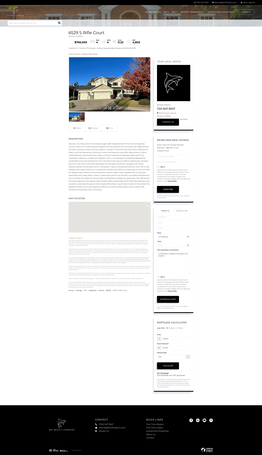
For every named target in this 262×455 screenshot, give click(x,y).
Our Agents (183, 119)
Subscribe (168, 189)
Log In (244, 2)
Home (71, 290)
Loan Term (161, 328)
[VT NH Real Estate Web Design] (207, 450)
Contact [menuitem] (150, 438)
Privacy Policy (172, 181)
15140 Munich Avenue (110, 433)
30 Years (171, 328)
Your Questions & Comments (167, 250)
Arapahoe (93, 290)
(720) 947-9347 (202, 3)
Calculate (168, 366)
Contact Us (168, 122)
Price (159, 335)
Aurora (101, 290)
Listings (79, 290)
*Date (159, 233)
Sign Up (252, 2)
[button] (59, 23)
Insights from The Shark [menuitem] (220, 12)
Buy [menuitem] (165, 12)
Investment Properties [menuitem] (157, 431)
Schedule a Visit (182, 211)
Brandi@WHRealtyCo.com (225, 3)
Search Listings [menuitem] (153, 12)
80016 (108, 290)
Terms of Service (167, 308)
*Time (159, 241)
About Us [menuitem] (151, 434)
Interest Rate (162, 353)
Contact (246, 12)
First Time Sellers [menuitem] (154, 428)
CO (85, 290)
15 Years (180, 328)
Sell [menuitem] (174, 12)
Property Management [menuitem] (192, 12)
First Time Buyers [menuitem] (155, 424)
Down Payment (163, 344)
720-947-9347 (166, 108)
